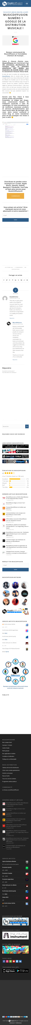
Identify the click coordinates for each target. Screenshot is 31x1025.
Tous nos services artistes (9, 778)
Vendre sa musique (7, 773)
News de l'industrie (17, 12)
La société (25, 12)
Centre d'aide (5, 748)
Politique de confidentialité (9, 759)
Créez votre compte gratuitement (11, 770)
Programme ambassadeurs (9, 781)
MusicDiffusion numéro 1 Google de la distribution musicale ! (15, 21)
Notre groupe (5, 750)
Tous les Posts (7, 12)
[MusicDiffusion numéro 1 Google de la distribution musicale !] (15, 40)
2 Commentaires (19, 267)
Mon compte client (7, 742)
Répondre (12, 318)
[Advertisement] (15, 157)
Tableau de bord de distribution (10, 767)
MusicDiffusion (9, 54)
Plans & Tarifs (6, 776)
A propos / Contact (7, 745)
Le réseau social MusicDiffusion (10, 790)
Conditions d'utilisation (8, 756)
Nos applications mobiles (8, 753)
